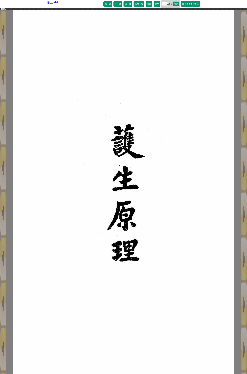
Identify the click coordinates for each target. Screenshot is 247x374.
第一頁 (108, 4)
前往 (176, 4)
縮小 (157, 4)
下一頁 (118, 4)
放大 (149, 4)
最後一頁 (139, 4)
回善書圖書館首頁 (190, 4)
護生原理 (52, 2)
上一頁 (128, 4)
